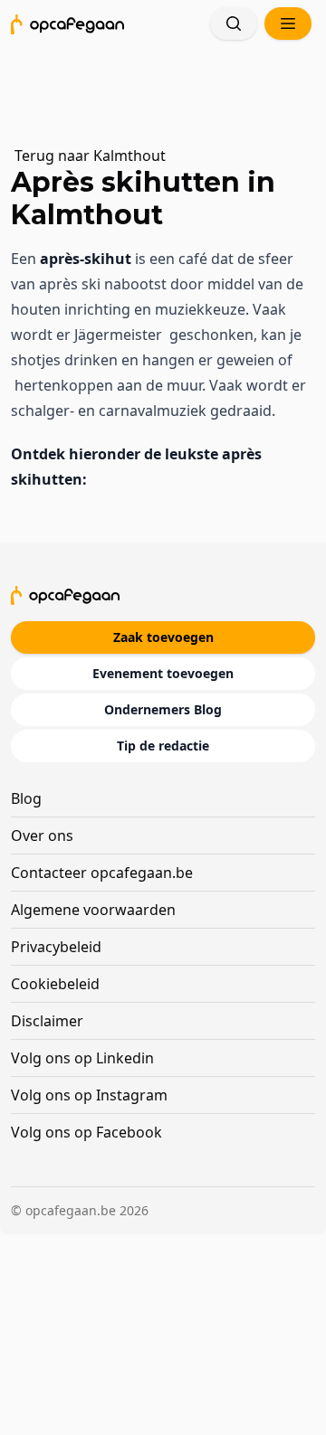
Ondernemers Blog (163, 709)
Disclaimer (47, 1021)
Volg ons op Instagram (89, 1095)
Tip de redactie (163, 745)
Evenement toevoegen (163, 673)
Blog (26, 798)
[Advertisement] (170, 86)
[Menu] (288, 23)
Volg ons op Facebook (86, 1132)
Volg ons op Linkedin (82, 1058)
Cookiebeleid (55, 984)
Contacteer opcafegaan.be (102, 873)
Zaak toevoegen (163, 637)
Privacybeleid (56, 947)
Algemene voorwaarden (93, 910)
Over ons (42, 835)
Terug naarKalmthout (90, 155)
